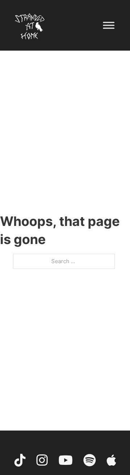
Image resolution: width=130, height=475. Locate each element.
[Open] (108, 25)
